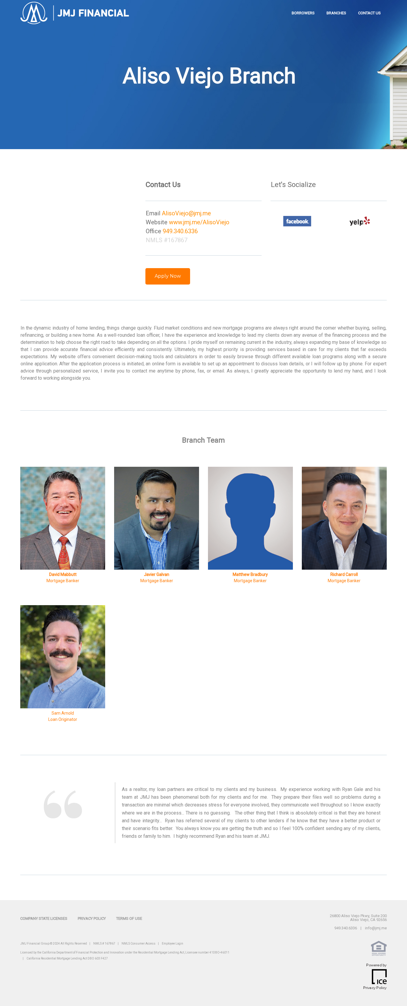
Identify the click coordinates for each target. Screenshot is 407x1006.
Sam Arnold (63, 713)
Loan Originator (62, 719)
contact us (369, 13)
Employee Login (172, 943)
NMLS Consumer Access (139, 943)
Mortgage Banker (344, 580)
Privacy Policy (92, 918)
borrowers (303, 13)
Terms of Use (129, 918)
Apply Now (168, 276)
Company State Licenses (43, 918)
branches (336, 13)
